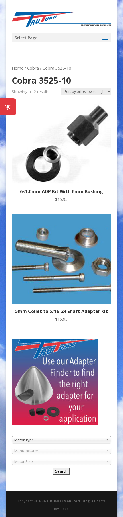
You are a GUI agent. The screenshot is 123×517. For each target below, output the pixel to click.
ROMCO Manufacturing (70, 501)
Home (17, 68)
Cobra (33, 68)
